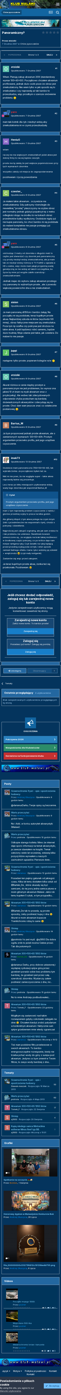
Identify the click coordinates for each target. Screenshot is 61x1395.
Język (5, 1371)
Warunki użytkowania (10, 1391)
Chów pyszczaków (29, 44)
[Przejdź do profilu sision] (6, 304)
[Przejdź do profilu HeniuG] (6, 141)
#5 (56, 244)
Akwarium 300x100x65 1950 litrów (28, 902)
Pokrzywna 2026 (15, 739)
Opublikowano (26, 70)
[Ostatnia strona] (56, 55)
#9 (56, 425)
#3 (56, 141)
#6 (56, 303)
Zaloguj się (30, 652)
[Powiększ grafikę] (14, 97)
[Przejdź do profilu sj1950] (7, 1117)
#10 (55, 459)
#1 (56, 68)
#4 (56, 193)
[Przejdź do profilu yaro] (6, 114)
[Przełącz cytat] (7, 495)
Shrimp (14, 928)
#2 (56, 113)
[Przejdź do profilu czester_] (6, 193)
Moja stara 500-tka (22, 1323)
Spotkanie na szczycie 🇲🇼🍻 (18, 1180)
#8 (56, 376)
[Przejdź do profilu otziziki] (6, 69)
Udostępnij (15, 671)
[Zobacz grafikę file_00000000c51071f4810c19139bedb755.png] (30, 1243)
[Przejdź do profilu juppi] (6, 353)
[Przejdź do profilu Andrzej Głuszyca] (7, 792)
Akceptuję (53, 1386)
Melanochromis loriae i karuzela (28, 1344)
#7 (56, 352)
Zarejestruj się (31, 631)
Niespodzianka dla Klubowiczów (22, 747)
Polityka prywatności (35, 1371)
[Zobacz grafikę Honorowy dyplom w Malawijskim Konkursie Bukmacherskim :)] (30, 1201)
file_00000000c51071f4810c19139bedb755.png (29, 1265)
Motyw (17, 1371)
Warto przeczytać (20, 812)
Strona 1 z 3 (34, 55)
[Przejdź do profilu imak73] (6, 460)
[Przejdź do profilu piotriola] (7, 835)
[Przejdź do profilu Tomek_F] (7, 1005)
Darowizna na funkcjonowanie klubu (25, 756)
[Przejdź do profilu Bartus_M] (6, 425)
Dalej (50, 55)
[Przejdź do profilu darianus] (7, 868)
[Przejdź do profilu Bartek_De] (7, 955)
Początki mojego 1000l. (24, 1301)
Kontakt (53, 1371)
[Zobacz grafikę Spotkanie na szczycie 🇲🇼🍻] (30, 1163)
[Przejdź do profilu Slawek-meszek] (7, 1081)
